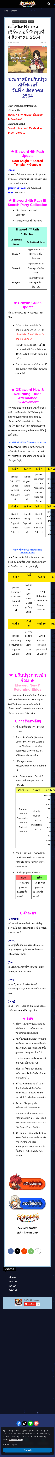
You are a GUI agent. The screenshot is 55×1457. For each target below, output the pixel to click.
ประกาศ (23, 22)
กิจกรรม (13, 1277)
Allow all (28, 1450)
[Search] (50, 4)
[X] (17, 1251)
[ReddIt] (24, 1251)
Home (5, 11)
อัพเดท (31, 22)
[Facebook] (11, 1251)
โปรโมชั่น (13, 1290)
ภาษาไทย (6, 1445)
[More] (38, 1251)
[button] (5, 4)
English (14, 1445)
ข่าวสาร (14, 11)
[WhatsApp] (31, 1251)
